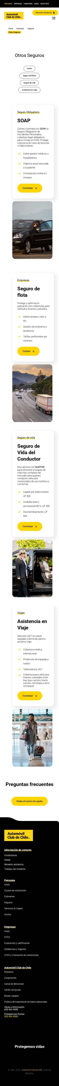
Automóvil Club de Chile (32, 1070)
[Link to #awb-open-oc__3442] (53, 18)
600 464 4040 (11, 1009)
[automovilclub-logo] (13, 13)
